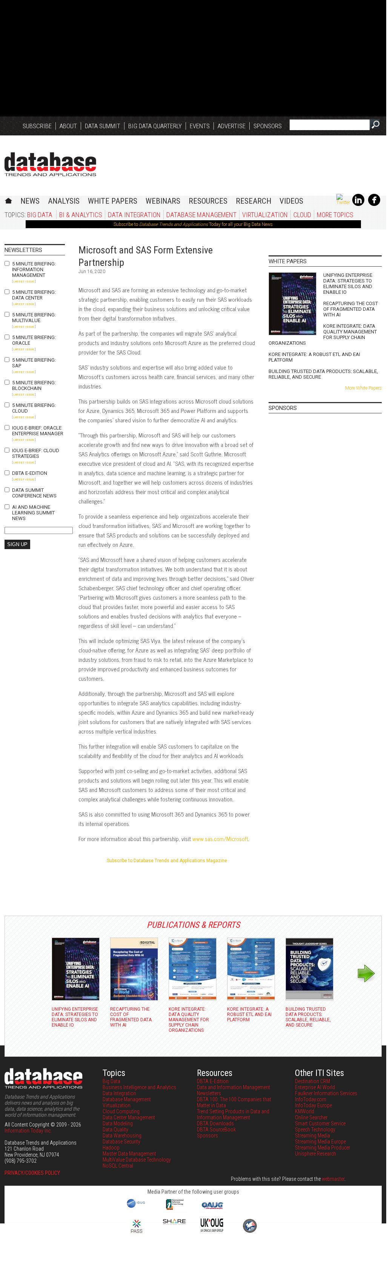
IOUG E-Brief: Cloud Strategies (35, 453)
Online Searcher (311, 1117)
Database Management (201, 215)
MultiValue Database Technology (137, 1160)
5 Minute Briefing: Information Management (34, 269)
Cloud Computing (121, 1111)
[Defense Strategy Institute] (249, 1232)
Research (253, 201)
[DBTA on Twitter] (343, 202)
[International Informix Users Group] (174, 1209)
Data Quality (115, 1130)
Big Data (39, 215)
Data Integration (134, 215)
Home (8, 200)
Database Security (121, 1142)
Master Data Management (129, 1154)
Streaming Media (312, 1136)
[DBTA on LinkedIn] (358, 204)
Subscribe (37, 126)
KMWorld (304, 1111)
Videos (291, 201)
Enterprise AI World (315, 1087)
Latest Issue (23, 281)
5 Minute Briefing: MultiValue (34, 317)
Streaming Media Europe (320, 1142)
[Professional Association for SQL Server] (136, 1234)
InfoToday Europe (313, 1105)
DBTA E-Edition (29, 473)
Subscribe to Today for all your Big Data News (193, 224)
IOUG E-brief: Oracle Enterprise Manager (37, 430)
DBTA (50, 164)
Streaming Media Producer (322, 1148)
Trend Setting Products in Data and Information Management (233, 1114)
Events (200, 126)
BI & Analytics (80, 215)
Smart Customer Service (320, 1123)
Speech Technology (315, 1130)
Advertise (232, 126)
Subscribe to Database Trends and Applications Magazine (167, 860)
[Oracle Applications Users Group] (212, 1209)
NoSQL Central (118, 1166)
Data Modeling (118, 1123)
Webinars (163, 201)
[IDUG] (136, 1207)
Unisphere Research (315, 1154)
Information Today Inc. (28, 1131)
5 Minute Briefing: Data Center (34, 295)
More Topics (335, 215)
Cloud (302, 215)
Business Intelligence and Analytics (139, 1087)
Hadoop (111, 1148)
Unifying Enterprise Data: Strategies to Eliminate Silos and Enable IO (347, 283)
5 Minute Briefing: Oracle (34, 340)
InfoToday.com (310, 1099)
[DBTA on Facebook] (374, 204)
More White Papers (363, 388)
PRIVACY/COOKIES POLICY (32, 1173)
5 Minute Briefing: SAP (34, 362)
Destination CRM (312, 1081)
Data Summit (102, 126)
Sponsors (267, 126)
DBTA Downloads (215, 1123)
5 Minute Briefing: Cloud (34, 408)
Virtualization (265, 215)
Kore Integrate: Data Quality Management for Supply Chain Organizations (323, 334)
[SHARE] (174, 1223)
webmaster (333, 1179)
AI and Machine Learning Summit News (33, 512)
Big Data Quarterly (155, 126)
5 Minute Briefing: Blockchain (34, 385)
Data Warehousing (122, 1136)
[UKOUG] (212, 1230)
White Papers (112, 201)
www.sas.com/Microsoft (220, 838)
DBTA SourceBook (216, 1130)
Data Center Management (129, 1117)
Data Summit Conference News (34, 493)
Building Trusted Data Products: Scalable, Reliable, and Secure (323, 374)
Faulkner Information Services (326, 1093)
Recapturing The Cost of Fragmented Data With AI (350, 309)
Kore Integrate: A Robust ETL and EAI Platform (314, 357)
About (68, 126)
